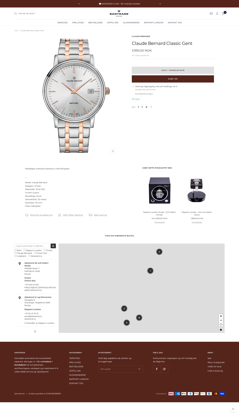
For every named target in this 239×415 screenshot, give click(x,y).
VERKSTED (62, 22)
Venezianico (36, 256)
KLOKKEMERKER (131, 22)
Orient (49, 250)
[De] (151, 107)
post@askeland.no (33, 316)
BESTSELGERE (95, 22)
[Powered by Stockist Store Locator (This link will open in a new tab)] (35, 331)
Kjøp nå (173, 79)
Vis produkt (159, 222)
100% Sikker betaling (73, 215)
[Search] (53, 246)
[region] (142, 288)
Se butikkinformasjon (144, 94)
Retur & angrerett (216, 362)
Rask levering (100, 215)
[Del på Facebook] (138, 107)
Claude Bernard (141, 36)
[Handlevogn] (223, 13)
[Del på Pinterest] (142, 107)
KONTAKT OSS (175, 22)
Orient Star (41, 253)
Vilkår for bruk (214, 366)
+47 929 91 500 (31, 284)
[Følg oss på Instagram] (164, 369)
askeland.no (30, 319)
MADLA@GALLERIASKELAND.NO (40, 287)
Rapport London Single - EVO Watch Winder (159, 213)
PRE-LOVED (78, 22)
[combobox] (32, 246)
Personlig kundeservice (41, 215)
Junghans (21, 256)
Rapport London (34, 250)
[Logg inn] (217, 13)
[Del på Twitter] (146, 107)
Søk (209, 358)
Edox (19, 250)
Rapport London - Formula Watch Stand (197, 213)
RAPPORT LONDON (153, 22)
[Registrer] (139, 369)
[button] (159, 252)
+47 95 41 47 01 (31, 313)
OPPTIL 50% (113, 22)
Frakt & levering (215, 371)
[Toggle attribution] (221, 330)
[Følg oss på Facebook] (157, 369)
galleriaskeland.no (33, 290)
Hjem (16, 30)
